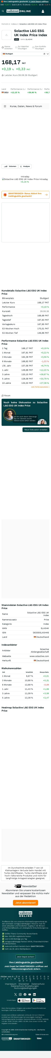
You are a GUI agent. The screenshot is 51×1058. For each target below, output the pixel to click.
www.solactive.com (39, 656)
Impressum (10, 984)
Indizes (14, 24)
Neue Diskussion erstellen (35, 430)
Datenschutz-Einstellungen (25, 986)
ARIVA (19, 1010)
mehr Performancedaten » (40, 387)
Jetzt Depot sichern (25, 957)
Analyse (26, 166)
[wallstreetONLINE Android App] (38, 1002)
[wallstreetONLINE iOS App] (24, 1002)
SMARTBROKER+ (37, 946)
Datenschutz (38, 984)
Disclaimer (24, 984)
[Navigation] (3, 11)
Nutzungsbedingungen (25, 988)
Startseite (5, 24)
